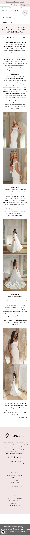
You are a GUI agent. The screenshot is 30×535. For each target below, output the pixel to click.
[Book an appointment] (25, 13)
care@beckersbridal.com (15, 486)
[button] (2, 11)
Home (3, 18)
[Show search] (24, 7)
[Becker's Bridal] (12, 11)
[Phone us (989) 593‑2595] (21, 7)
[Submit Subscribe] (23, 464)
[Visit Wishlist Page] (27, 7)
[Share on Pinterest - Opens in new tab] (26, 418)
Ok (28, 529)
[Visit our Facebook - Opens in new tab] (8, 457)
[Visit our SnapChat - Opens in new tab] (17, 457)
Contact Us (9, 516)
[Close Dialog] (1, 529)
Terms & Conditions (19, 516)
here (5, 533)
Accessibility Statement (20, 518)
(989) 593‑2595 (15, 482)
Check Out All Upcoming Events (15, 2)
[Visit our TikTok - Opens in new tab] (21, 457)
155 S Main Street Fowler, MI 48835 (15, 479)
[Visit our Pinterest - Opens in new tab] (14, 457)
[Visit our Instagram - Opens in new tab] (11, 457)
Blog (9, 18)
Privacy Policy (7, 518)
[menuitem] (6, 7)
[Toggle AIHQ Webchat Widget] (3, 532)
